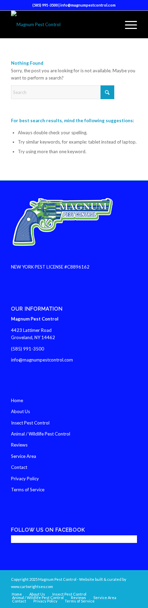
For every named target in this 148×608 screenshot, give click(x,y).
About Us (20, 411)
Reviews (19, 445)
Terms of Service (27, 489)
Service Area (23, 456)
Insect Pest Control (30, 423)
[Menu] (127, 24)
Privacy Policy (25, 478)
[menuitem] (127, 24)
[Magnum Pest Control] (61, 24)
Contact (19, 467)
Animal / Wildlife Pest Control (40, 434)
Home (17, 400)
